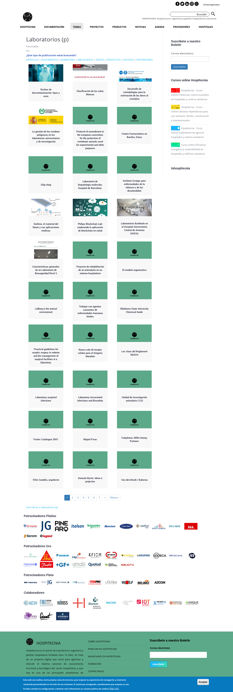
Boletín (176, 45)
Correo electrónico (182, 53)
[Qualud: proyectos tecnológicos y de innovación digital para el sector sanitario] (95, 564)
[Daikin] (62, 555)
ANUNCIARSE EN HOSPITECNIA (104, 656)
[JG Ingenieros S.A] (46, 526)
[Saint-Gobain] (158, 526)
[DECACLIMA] (175, 555)
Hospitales (206, 26)
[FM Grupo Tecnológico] (78, 555)
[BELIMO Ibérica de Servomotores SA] (143, 582)
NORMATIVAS (67, 59)
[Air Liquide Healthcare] (30, 526)
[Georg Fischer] (62, 564)
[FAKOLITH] (111, 564)
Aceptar (203, 682)
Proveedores (181, 26)
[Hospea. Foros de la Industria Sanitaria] (78, 602)
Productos (119, 26)
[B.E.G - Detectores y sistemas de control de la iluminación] (190, 526)
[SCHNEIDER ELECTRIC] (93, 526)
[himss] (62, 602)
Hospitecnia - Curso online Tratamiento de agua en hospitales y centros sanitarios (187, 133)
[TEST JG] (46, 582)
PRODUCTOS (114, 59)
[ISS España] (192, 555)
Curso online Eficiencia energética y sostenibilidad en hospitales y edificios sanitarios (188, 149)
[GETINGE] (62, 582)
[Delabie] (174, 526)
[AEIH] (30, 602)
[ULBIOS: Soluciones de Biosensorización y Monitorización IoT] (111, 582)
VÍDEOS (100, 59)
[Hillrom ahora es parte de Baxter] (110, 526)
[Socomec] (143, 555)
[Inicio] (27, 17)
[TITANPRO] (95, 582)
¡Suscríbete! (179, 66)
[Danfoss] (46, 564)
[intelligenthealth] (127, 602)
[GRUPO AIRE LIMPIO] (30, 555)
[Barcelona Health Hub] (175, 602)
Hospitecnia (28, 26)
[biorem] (94, 602)
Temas (77, 26)
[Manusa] (30, 564)
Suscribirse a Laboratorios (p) (42, 507)
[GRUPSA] (111, 555)
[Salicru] (127, 564)
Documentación (54, 26)
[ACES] (30, 615)
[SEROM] (30, 536)
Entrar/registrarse (211, 4)
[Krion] (95, 555)
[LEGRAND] (46, 536)
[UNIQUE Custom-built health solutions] (191, 602)
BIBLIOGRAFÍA (85, 59)
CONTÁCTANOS (96, 671)
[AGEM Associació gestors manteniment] (46, 602)
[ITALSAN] (77, 526)
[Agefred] (142, 526)
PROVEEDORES (144, 59)
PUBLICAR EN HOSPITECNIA (102, 648)
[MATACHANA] (30, 582)
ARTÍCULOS (32, 59)
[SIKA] (46, 555)
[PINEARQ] (61, 526)
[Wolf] (127, 582)
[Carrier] (126, 526)
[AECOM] (159, 582)
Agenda (159, 26)
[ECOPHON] (127, 555)
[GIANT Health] (46, 615)
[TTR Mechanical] (78, 582)
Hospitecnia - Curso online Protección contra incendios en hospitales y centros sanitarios (190, 95)
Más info (114, 688)
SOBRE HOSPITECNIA (99, 641)
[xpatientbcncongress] (159, 602)
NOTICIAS (128, 59)
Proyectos (97, 26)
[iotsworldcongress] (143, 602)
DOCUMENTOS (49, 59)
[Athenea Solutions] (62, 615)
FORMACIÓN (94, 663)
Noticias (140, 26)
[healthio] (111, 602)
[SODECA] (159, 555)
